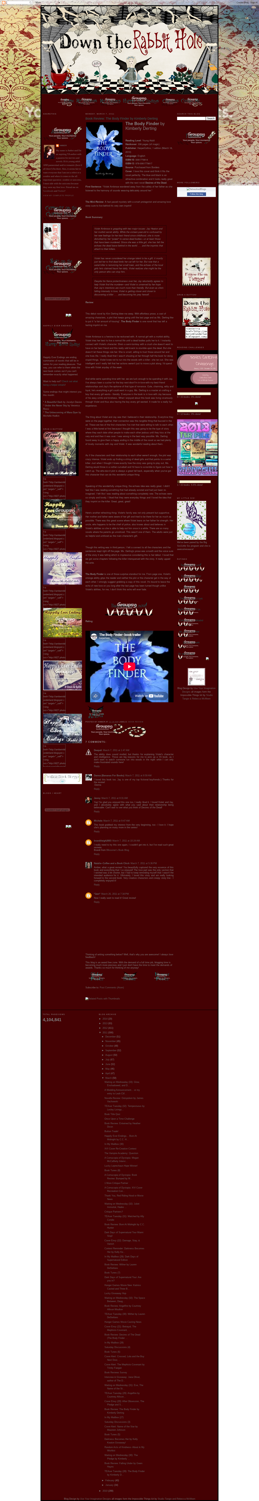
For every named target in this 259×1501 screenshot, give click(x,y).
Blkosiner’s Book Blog (117, 850)
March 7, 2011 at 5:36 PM (144, 863)
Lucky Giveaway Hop (115, 1293)
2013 (105, 1023)
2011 (105, 1032)
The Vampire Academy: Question (121, 1153)
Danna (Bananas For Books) (109, 775)
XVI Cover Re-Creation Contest (120, 1148)
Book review (135, 722)
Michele (98, 820)
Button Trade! (111, 1131)
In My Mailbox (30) (114, 1144)
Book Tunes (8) (112, 1170)
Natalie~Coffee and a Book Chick (112, 863)
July (107, 1059)
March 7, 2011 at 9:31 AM (114, 798)
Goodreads (48, 191)
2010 (105, 1491)
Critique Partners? (113, 1211)
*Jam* (97, 894)
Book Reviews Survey (115, 1372)
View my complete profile (58, 195)
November (110, 1041)
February (110, 1480)
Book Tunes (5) (112, 1434)
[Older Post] (96, 981)
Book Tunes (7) (112, 1272)
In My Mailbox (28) (114, 1342)
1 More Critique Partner (116, 1183)
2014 (105, 1018)
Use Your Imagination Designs (95, 1498)
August (109, 1055)
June (108, 1064)
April (108, 1073)
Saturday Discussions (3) (117, 1422)
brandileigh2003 (102, 840)
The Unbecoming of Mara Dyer (61, 412)
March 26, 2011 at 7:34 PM (115, 894)
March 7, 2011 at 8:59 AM (138, 775)
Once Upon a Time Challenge (119, 1118)
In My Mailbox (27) (114, 1417)
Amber (63, 145)
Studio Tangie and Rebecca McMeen (176, 1498)
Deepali (98, 750)
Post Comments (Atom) (112, 987)
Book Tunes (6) (112, 1351)
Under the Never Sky (56, 405)
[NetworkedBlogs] (196, 189)
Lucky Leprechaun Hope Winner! (121, 1165)
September (111, 1050)
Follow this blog (196, 194)
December (110, 1036)
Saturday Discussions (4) (117, 1347)
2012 (105, 1028)
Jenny (97, 798)
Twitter (61, 191)
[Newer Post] (162, 981)
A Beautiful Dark (53, 402)
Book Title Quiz (112, 1114)
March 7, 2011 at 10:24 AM (126, 840)
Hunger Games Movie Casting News (122, 1322)
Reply (97, 766)
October (109, 1045)
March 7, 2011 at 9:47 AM (116, 820)
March (108, 1078)
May (107, 1068)
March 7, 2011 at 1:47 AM (116, 750)
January (109, 1485)
